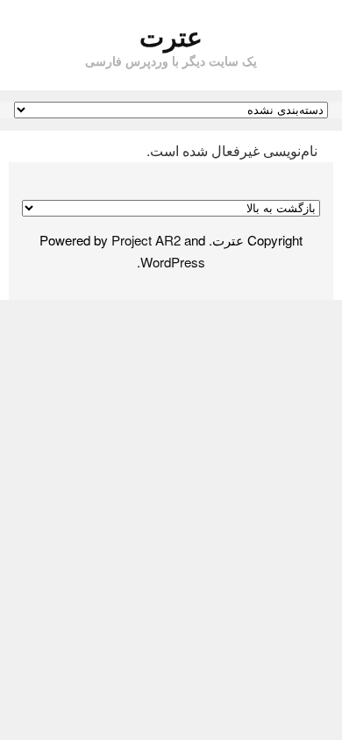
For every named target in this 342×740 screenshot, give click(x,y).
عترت (171, 35)
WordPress (172, 262)
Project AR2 (146, 240)
